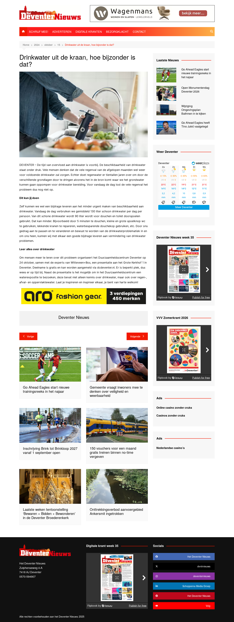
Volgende (135, 336)
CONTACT (139, 32)
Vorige (30, 336)
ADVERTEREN (61, 32)
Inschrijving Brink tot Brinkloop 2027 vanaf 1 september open (50, 450)
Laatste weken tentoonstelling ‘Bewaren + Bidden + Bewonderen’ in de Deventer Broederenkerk (49, 513)
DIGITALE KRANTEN (89, 32)
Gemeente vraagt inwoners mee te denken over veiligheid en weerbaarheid (116, 391)
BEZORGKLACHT (117, 32)
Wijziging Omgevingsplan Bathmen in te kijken (193, 110)
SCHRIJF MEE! (38, 32)
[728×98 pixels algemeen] (152, 13)
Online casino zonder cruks (174, 408)
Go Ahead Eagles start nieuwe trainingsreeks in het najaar (46, 389)
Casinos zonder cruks (170, 415)
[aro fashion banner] (83, 296)
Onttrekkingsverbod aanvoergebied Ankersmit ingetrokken (116, 511)
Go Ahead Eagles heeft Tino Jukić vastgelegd (195, 124)
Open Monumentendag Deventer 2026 (195, 89)
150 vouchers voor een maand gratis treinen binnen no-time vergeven (113, 452)
